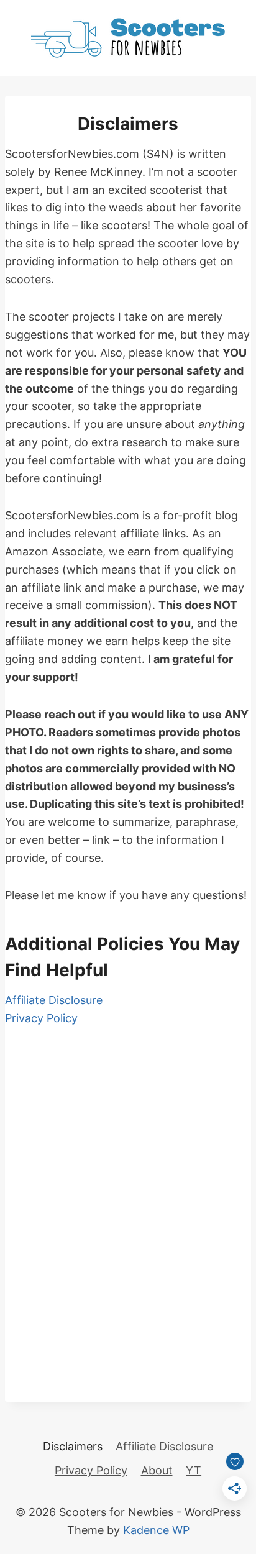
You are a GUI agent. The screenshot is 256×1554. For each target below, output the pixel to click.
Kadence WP (156, 1530)
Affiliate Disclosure (54, 1000)
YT (193, 1470)
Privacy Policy (41, 1018)
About (157, 1470)
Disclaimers (73, 1446)
